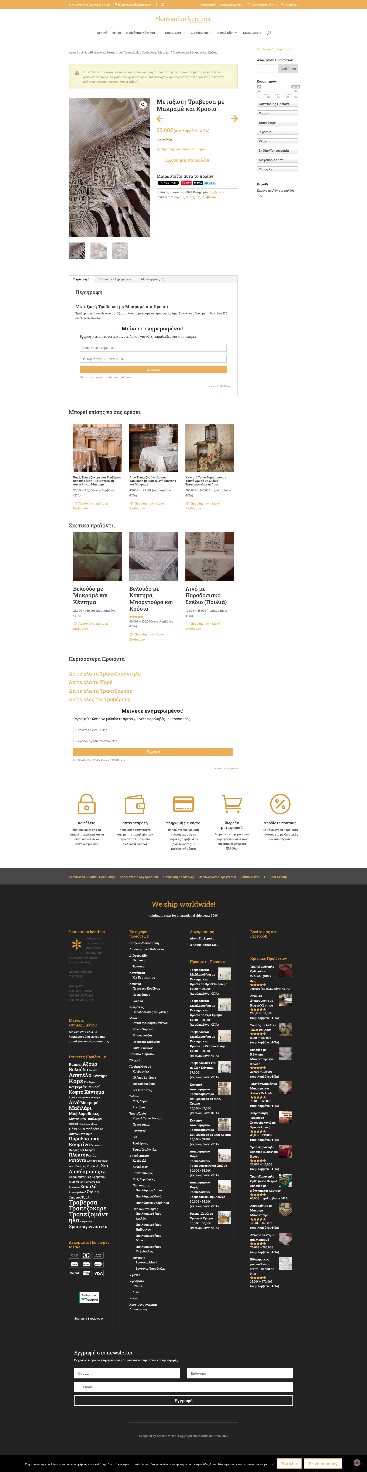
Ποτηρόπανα (141, 995)
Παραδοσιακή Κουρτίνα (84, 1141)
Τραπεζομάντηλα (145, 1149)
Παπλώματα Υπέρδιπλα (152, 1203)
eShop (116, 33)
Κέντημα (99, 1075)
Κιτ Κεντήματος (144, 977)
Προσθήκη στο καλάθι (187, 160)
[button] (143, 105)
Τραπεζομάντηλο (88, 1217)
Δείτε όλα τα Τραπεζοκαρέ (100, 690)
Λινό (74, 1102)
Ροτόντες (139, 1131)
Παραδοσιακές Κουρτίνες (150, 1012)
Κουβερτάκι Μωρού (84, 1087)
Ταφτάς (75, 1197)
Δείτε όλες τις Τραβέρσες (99, 699)
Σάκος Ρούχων (97, 1161)
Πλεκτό (77, 1155)
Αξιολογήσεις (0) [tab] (152, 279)
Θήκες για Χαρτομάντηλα (150, 1023)
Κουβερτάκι (141, 1071)
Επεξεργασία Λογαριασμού (139, 877)
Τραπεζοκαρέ (88, 1208)
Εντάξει (289, 1463)
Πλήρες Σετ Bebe (144, 1077)
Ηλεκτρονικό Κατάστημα (106, 52)
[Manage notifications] (357, 1462)
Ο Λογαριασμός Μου (204, 945)
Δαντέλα (80, 1075)
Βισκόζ (93, 1070)
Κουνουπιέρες (143, 1173)
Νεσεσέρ (139, 960)
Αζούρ (89, 1063)
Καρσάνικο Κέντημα (140, 33)
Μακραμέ (177, 197)
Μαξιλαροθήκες (84, 1113)
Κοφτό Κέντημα (86, 1092)
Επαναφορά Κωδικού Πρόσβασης (92, 877)
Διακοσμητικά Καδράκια (146, 949)
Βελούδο (78, 1069)
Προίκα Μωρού (140, 1066)
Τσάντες (138, 966)
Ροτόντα (77, 1160)
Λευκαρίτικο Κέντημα (88, 1097)
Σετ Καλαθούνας (144, 1084)
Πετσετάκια (141, 1124)
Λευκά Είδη (225, 33)
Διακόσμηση (199, 33)
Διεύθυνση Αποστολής (178, 877)
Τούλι (85, 1197)
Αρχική (102, 33)
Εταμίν (137, 1286)
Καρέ (106, 682)
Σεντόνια (139, 1258)
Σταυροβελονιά (77, 1192)
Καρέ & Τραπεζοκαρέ (147, 1118)
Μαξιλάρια (140, 1101)
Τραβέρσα (209, 197)
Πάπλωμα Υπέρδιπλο (86, 1129)
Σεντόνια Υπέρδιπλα (87, 1166)
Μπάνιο (134, 1018)
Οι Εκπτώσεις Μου (230, 4)
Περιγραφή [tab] (81, 279)
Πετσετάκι (96, 1145)
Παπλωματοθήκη (80, 1134)
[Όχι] (362, 1463)
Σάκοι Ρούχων (142, 1048)
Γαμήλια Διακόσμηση (144, 943)
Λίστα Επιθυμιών (202, 938)
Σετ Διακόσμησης (89, 1168)
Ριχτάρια (139, 1107)
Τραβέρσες (149, 52)
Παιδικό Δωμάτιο (141, 1054)
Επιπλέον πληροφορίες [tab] (115, 279)
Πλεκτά (134, 1060)
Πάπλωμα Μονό (88, 1124)
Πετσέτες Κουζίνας (146, 988)
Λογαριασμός (208, 4)
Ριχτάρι (91, 1155)
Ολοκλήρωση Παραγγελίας (218, 877)
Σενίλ (72, 1166)
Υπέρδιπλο (86, 1221)
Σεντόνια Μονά (146, 1262)
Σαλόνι (134, 1096)
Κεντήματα (137, 973)
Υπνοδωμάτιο (139, 1156)
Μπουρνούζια (142, 1035)
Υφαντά (134, 1275)
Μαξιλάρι (80, 1108)
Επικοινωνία (252, 33)
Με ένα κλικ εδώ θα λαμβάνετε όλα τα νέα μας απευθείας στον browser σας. (89, 1036)
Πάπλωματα (141, 1185)
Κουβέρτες (140, 1167)
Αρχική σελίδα (78, 52)
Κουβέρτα (90, 1082)
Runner (75, 1064)
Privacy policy (323, 1463)
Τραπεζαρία (172, 33)
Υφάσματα (136, 1281)
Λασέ (72, 1097)
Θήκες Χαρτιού (143, 1029)
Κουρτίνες (136, 1007)
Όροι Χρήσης (278, 877)
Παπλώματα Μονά (148, 1196)
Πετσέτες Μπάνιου (146, 1042)
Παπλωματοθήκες (145, 1209)
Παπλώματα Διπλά (149, 1190)
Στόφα (93, 1191)
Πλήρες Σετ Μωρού (82, 1150)
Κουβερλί (139, 1160)
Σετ (135, 1137)
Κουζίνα (135, 984)
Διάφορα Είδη (138, 955)
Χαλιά (133, 1298)
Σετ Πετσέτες (87, 1181)
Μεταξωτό (192, 197)
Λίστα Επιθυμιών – (264, 4)
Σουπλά (88, 1186)
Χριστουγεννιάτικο (88, 1226)
